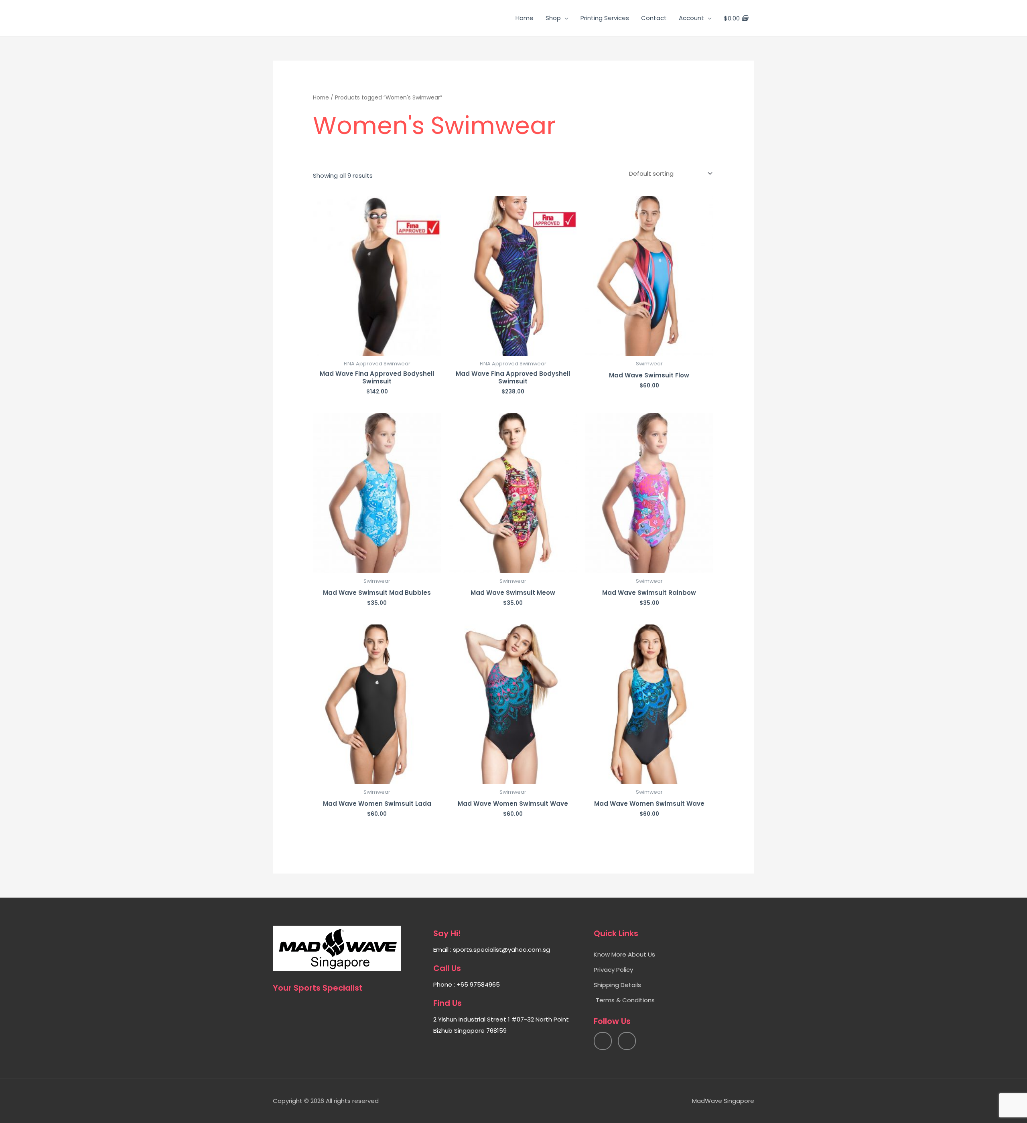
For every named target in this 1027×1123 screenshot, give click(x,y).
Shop (553, 18)
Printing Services (604, 18)
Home (525, 18)
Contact (654, 18)
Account (691, 18)
